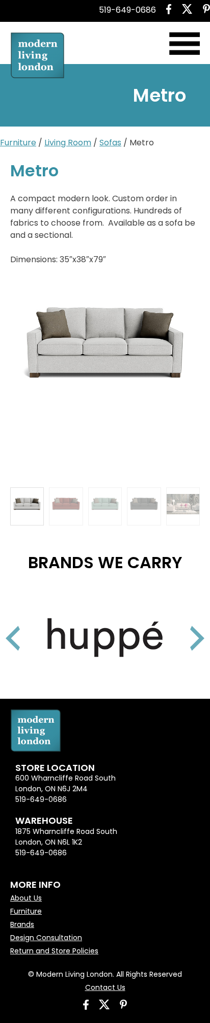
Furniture (18, 142)
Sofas (110, 142)
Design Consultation (46, 938)
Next (184, 626)
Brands (22, 924)
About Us (26, 898)
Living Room (67, 142)
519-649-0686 (127, 10)
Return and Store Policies (54, 951)
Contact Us (105, 987)
